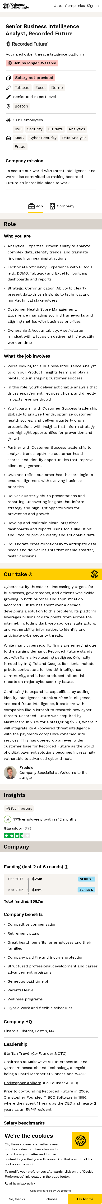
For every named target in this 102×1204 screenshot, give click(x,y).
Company (65, 206)
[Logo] (16, 6)
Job (39, 206)
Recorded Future (50, 33)
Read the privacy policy (20, 1183)
